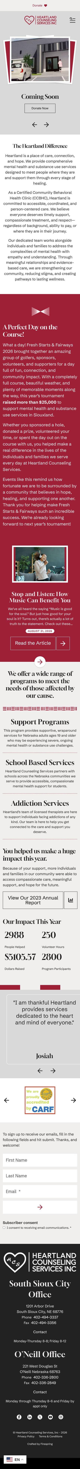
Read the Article (35, 645)
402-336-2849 (43, 1383)
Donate (37, 5)
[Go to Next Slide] (40, 661)
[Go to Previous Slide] (40, 1070)
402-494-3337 (45, 1317)
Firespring (47, 1444)
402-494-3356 (43, 1322)
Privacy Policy (26, 1436)
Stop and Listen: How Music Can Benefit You (40, 597)
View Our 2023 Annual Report (33, 900)
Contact (40, 1332)
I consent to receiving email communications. (38, 1228)
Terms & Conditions (51, 1436)
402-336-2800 (45, 1377)
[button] (72, 20)
